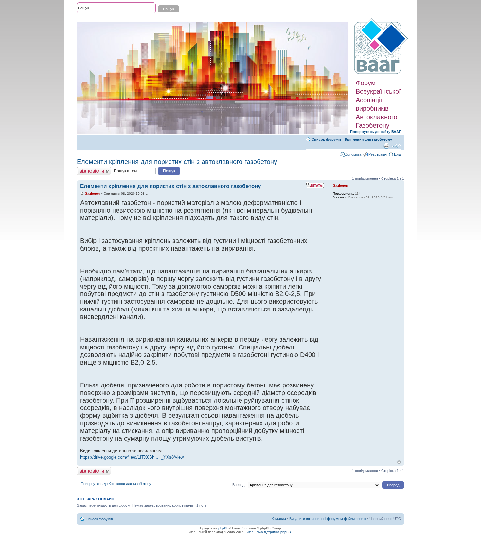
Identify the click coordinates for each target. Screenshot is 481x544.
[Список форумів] (382, 46)
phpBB (223, 528)
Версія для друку (386, 146)
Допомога (353, 154)
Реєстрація (377, 154)
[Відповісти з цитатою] (315, 185)
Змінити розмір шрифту (396, 146)
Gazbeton (92, 193)
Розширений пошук (93, 20)
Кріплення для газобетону (368, 139)
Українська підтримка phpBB (268, 532)
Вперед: (238, 485)
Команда (279, 519)
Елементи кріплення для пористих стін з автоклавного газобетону (177, 161)
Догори (399, 462)
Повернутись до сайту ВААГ (375, 132)
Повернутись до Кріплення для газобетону (116, 484)
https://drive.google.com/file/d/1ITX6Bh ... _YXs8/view (132, 457)
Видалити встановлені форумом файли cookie (327, 519)
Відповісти (85, 169)
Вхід (397, 154)
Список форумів (327, 139)
